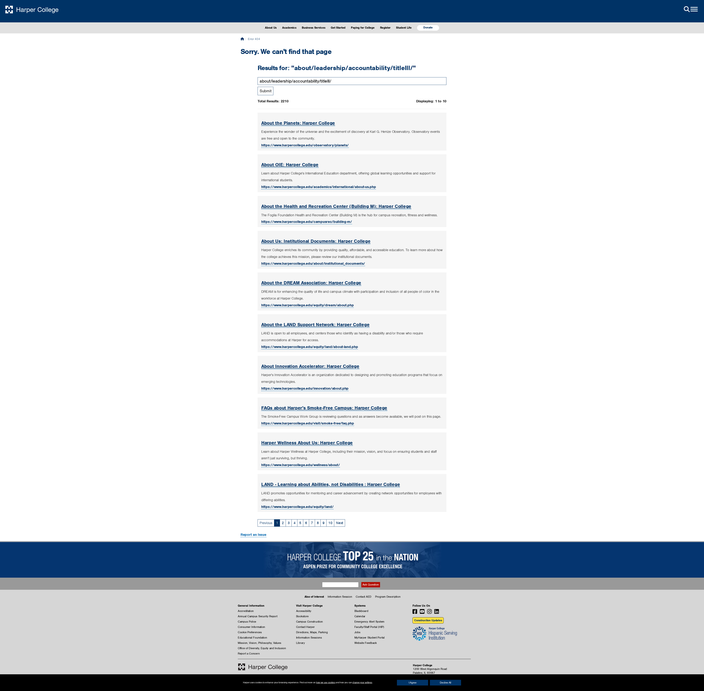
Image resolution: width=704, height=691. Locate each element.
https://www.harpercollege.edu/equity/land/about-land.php (309, 346)
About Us (271, 28)
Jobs (357, 632)
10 (330, 523)
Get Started (338, 28)
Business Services (313, 28)
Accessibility (303, 611)
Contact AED (363, 597)
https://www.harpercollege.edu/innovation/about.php (305, 388)
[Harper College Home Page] (242, 39)
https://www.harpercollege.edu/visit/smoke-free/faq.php (307, 423)
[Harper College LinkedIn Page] (436, 612)
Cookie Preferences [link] (250, 632)
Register (385, 28)
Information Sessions (309, 637)
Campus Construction (309, 621)
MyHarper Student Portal (369, 637)
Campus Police (247, 621)
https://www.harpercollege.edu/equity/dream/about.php (307, 305)
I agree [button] (413, 682)
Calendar (360, 616)
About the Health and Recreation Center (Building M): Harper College (336, 206)
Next (339, 523)
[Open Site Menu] (690, 9)
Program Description (387, 597)
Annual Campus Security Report (257, 616)
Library (300, 643)
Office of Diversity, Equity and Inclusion (262, 648)
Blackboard (361, 611)
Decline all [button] (445, 682)
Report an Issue (253, 534)
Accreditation (246, 611)
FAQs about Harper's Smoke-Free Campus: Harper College (324, 408)
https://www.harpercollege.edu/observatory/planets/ (305, 145)
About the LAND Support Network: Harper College (315, 324)
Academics (289, 28)
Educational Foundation (252, 637)
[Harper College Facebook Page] (414, 612)
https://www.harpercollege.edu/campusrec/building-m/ (306, 221)
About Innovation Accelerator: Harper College (310, 366)
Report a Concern (249, 653)
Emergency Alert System (369, 621)
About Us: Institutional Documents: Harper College (315, 241)
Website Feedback (365, 643)
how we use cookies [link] (325, 682)
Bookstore (302, 616)
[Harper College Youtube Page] (422, 612)
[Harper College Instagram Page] (429, 612)
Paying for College (363, 28)
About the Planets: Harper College (298, 123)
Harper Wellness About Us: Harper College (307, 443)
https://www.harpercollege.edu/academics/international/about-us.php (318, 187)
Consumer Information (251, 627)
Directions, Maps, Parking (312, 632)
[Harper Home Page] (263, 667)
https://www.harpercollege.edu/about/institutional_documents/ (313, 263)
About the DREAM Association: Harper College (311, 283)
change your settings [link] (362, 682)
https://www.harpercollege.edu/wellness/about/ (300, 465)
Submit (265, 90)
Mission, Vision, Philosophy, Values (259, 643)
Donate (427, 27)
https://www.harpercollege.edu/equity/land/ (297, 506)
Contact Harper (305, 627)
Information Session (340, 597)
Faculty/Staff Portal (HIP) (369, 627)
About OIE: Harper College (289, 164)
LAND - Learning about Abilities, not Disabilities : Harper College (330, 484)
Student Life (403, 28)
